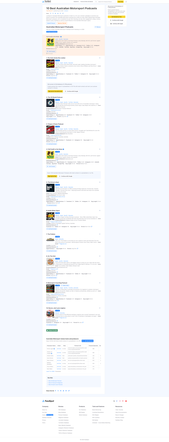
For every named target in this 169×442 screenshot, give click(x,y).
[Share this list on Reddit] (58, 13)
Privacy (44, 420)
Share (47, 13)
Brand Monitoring (96, 409)
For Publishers (82, 409)
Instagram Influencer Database (66, 428)
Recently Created (119, 417)
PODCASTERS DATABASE (86, 1)
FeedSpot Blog (119, 420)
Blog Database (62, 412)
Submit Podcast (51, 23)
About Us (44, 409)
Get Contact (52, 51)
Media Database (83, 415)
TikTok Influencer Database (65, 433)
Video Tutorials (119, 409)
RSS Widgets (95, 415)
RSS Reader (82, 412)
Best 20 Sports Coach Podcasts (56, 384)
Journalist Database (63, 420)
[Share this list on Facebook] (50, 13)
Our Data (44, 412)
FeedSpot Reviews (46, 417)
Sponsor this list (62, 23)
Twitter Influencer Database (65, 430)
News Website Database (64, 425)
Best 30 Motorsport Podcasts (55, 380)
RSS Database (62, 409)
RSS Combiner (96, 417)
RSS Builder (95, 420)
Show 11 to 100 (53, 330)
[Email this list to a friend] (60, 13)
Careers (47, 415)
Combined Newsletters (98, 412)
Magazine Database (63, 417)
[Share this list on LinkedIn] (55, 13)
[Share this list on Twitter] (53, 13)
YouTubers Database (63, 422)
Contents (66, 10)
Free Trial (120, 1)
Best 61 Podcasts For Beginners (55, 382)
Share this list (50, 390)
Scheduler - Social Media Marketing (101, 422)
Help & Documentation (121, 412)
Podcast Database (63, 415)
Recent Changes (119, 415)
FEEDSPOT (76, 1)
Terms (43, 422)
